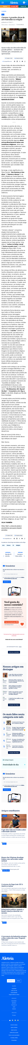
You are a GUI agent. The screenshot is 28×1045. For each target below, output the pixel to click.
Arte (3, 545)
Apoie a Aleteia (14, 1027)
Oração (22, 6)
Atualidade (3, 11)
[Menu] (4, 2)
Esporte (4, 816)
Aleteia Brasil (12, 24)
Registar (5, 6)
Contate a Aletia (14, 1037)
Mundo (4, 922)
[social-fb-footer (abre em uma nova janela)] (12, 1020)
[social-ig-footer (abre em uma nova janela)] (18, 1020)
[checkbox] (3, 577)
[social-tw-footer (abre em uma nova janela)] (15, 1020)
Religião (18, 545)
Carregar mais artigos (14, 705)
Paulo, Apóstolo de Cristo (12, 98)
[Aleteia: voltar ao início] (14, 2)
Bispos (4, 843)
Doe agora (13, 6)
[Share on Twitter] (19, 61)
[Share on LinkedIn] (17, 61)
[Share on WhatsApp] (24, 61)
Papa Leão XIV (6, 870)
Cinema (8, 545)
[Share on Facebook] (14, 61)
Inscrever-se (7, 581)
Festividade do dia (11, 765)
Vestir (14, 1007)
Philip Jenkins (4, 24)
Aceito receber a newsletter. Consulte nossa (14, 578)
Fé (13, 545)
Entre (20, 646)
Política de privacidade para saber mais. (14, 578)
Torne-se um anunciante (14, 1035)
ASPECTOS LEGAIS (14, 1032)
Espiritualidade (14, 992)
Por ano (14, 1015)
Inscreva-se (14, 1005)
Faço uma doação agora (10, 622)
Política (4, 895)
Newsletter (14, 1001)
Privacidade (14, 1040)
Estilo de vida (14, 990)
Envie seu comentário (14, 652)
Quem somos (14, 1030)
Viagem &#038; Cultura (14, 994)
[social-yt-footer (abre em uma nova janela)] (10, 1020)
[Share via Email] (22, 61)
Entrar (18, 980)
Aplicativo (14, 1003)
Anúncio (14, 1009)
